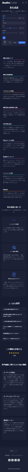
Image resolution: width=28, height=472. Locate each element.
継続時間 (4, 30)
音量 (3, 25)
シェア (10, 43)
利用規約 (7, 455)
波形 (3, 20)
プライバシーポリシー (17, 455)
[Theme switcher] (23, 2)
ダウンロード (21, 42)
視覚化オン (5, 42)
